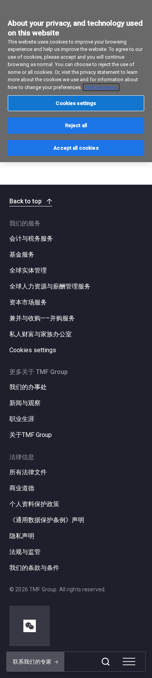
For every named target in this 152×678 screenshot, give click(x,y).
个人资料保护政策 (34, 504)
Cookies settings (32, 350)
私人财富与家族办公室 (40, 334)
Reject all (76, 125)
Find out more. (101, 87)
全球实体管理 (28, 270)
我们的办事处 (28, 387)
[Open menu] (129, 662)
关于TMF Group (30, 435)
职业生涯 (21, 419)
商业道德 (21, 488)
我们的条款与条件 (34, 567)
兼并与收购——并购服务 (42, 318)
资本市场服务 (28, 302)
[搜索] (105, 661)
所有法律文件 (28, 472)
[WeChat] (29, 626)
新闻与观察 (25, 403)
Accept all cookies (75, 148)
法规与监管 (25, 552)
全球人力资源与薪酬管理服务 (49, 286)
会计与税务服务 (31, 238)
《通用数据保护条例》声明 (46, 520)
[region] (76, 81)
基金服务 (21, 254)
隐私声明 (21, 536)
